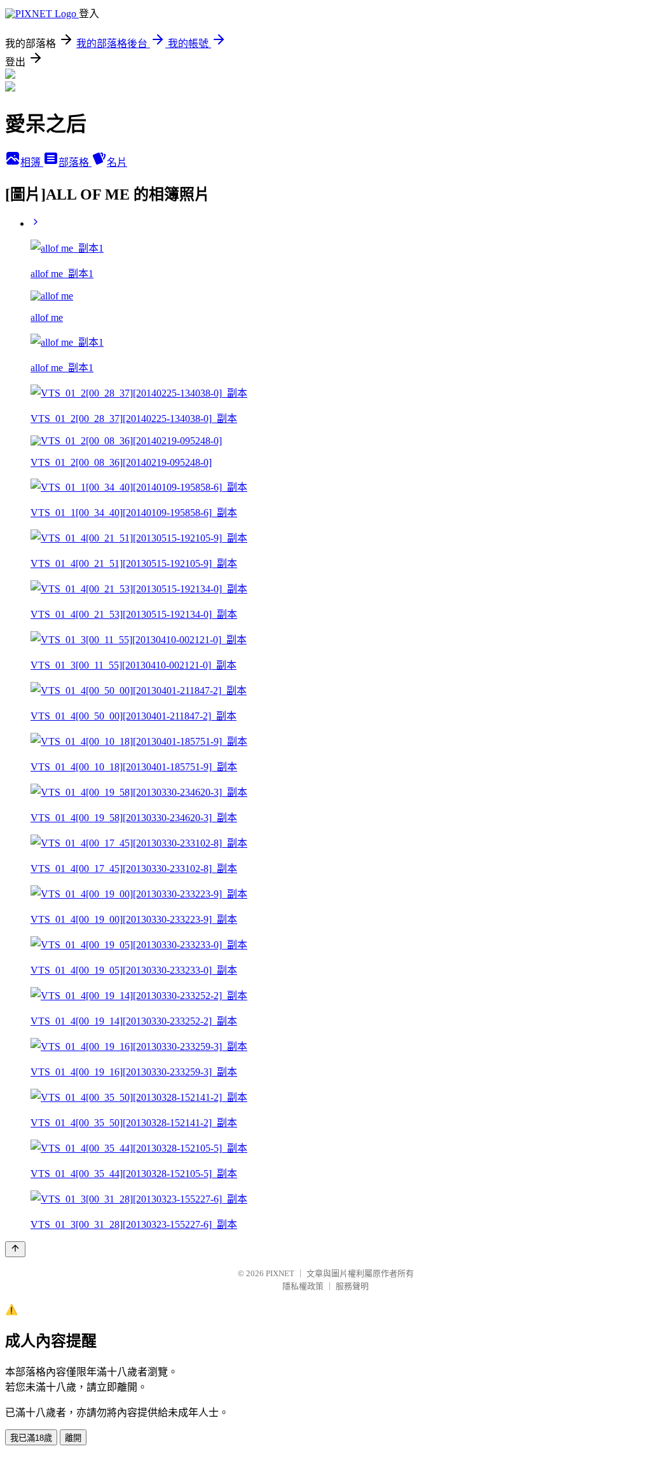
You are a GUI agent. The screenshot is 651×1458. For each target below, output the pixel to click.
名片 (117, 162)
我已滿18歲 (31, 1438)
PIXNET (280, 1273)
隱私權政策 (303, 1286)
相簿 (31, 162)
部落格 (75, 162)
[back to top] (15, 1249)
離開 (73, 1438)
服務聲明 (352, 1286)
